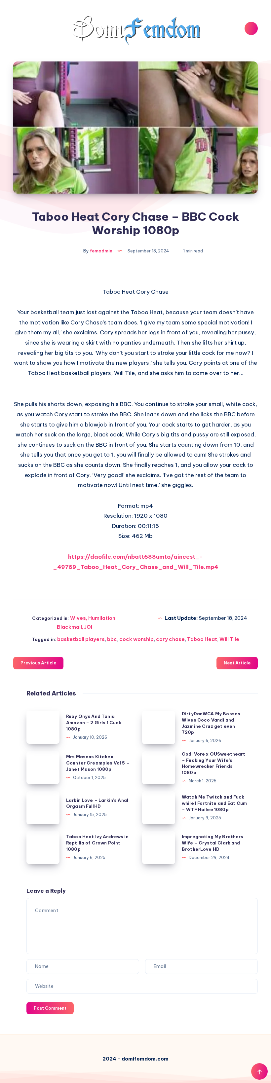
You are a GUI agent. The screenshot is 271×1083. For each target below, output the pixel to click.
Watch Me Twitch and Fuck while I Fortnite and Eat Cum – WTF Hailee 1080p (214, 803)
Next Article (237, 662)
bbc (112, 639)
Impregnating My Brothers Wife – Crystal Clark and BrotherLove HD (213, 843)
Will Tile (229, 639)
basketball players (81, 639)
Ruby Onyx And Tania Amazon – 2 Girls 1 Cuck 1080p (93, 722)
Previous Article (38, 662)
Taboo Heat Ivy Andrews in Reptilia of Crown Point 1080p (97, 843)
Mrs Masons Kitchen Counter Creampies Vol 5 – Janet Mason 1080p (98, 763)
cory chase (170, 639)
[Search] (251, 28)
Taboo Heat (202, 639)
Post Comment (50, 1008)
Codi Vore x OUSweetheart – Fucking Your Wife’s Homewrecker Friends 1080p (214, 763)
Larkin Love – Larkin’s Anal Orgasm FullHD (97, 803)
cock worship (136, 639)
